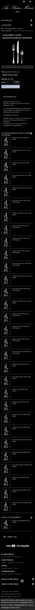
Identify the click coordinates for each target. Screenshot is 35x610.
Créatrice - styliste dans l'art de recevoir (13, 562)
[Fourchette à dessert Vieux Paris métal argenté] (5, 267)
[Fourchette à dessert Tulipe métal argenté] (5, 443)
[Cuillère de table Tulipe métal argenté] (5, 368)
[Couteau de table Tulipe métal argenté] (5, 405)
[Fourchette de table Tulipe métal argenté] (5, 380)
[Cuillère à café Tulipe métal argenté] (5, 393)
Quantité (3, 82)
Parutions (15, 568)
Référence (4, 72)
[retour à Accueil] (2, 29)
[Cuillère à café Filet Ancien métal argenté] (5, 305)
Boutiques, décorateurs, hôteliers (11, 574)
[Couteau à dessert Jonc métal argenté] (5, 154)
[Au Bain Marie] (17, 9)
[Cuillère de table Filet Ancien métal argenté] (5, 279)
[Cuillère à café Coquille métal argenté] (5, 481)
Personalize (5, 607)
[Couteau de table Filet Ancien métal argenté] (5, 317)
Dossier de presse (6, 568)
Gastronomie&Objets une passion (11, 557)
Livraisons (4, 591)
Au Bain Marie (7, 554)
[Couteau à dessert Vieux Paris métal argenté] (5, 242)
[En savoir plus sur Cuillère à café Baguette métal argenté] (5, 524)
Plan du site (17, 596)
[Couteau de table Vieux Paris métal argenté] (5, 229)
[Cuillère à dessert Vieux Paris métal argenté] (5, 254)
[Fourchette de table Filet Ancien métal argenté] (5, 292)
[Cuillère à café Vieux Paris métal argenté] (5, 216)
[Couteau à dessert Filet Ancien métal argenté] (5, 330)
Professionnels (7, 571)
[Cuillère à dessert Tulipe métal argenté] (5, 430)
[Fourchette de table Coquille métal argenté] (5, 468)
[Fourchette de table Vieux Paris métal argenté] (5, 204)
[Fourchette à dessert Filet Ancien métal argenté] (5, 355)
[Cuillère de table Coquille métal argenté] (5, 456)
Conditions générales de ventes (11, 594)
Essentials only (19, 605)
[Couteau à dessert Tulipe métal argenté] (5, 418)
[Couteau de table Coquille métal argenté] (5, 493)
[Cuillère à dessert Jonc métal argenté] (5, 166)
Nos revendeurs (14, 591)
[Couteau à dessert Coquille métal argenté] (5, 506)
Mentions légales (6, 596)
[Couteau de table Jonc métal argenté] (5, 141)
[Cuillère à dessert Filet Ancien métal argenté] (5, 342)
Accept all (23, 602)
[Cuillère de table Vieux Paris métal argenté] (5, 191)
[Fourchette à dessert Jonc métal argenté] (5, 179)
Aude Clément (7, 560)
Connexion (24, 1)
